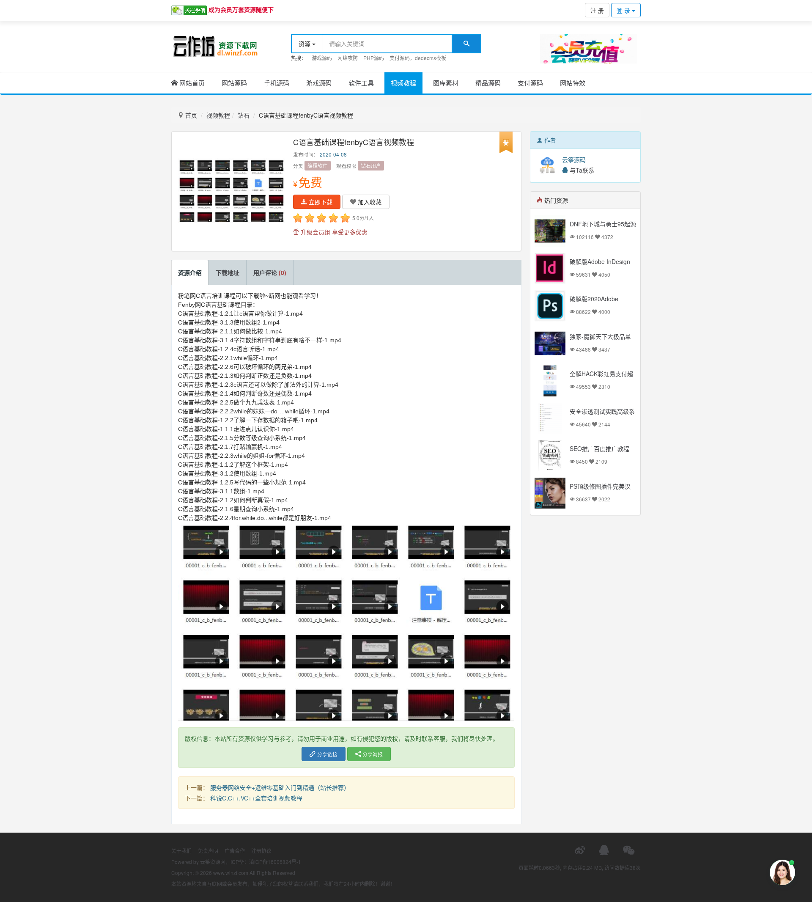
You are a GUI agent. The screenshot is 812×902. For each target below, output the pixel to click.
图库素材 (445, 82)
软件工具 (361, 82)
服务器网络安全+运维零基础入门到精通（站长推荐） (280, 787)
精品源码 (488, 82)
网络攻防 (347, 57)
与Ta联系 (581, 170)
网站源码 (234, 82)
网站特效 (572, 82)
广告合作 (235, 850)
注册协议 (261, 850)
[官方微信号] (629, 850)
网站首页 (191, 82)
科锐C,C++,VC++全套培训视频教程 (256, 798)
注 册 (597, 10)
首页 (190, 115)
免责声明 (208, 850)
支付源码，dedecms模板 (418, 57)
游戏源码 (322, 57)
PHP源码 (373, 57)
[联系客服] (604, 850)
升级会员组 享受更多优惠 (333, 232)
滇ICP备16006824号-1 (275, 861)
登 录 (624, 10)
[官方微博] (579, 850)
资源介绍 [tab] (190, 272)
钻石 (244, 115)
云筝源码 (574, 159)
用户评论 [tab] (269, 272)
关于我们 (181, 850)
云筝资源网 (212, 861)
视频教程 (403, 82)
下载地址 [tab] (227, 272)
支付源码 (530, 82)
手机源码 (276, 82)
